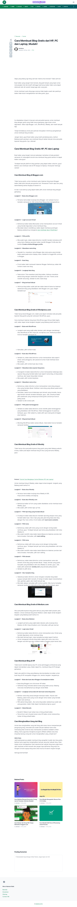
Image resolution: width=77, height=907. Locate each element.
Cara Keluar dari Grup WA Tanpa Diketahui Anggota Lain (23, 823)
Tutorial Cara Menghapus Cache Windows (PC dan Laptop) (36, 479)
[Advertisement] (38, 22)
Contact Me (6, 896)
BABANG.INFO (39, 904)
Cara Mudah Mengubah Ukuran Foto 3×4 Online (50, 800)
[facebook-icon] (4, 881)
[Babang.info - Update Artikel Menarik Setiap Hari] (39, 2)
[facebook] (10, 43)
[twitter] (10, 46)
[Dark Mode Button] (73, 2)
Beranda (5, 889)
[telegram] (10, 53)
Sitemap (5, 894)
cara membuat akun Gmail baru (47, 230)
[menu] (4, 2)
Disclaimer (5, 892)
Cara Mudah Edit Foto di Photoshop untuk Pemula (49, 823)
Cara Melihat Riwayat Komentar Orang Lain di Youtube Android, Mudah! (25, 800)
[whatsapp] (10, 49)
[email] (10, 56)
